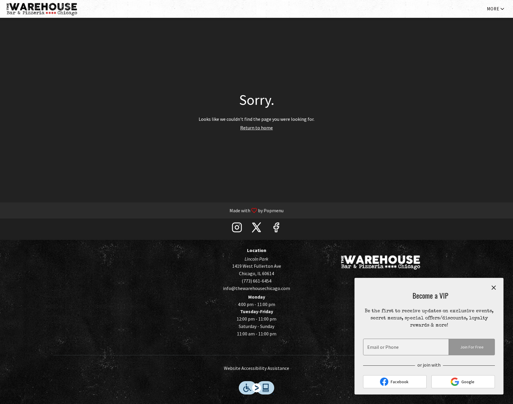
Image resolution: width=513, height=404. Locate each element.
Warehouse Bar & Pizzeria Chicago (380, 262)
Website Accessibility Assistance (256, 368)
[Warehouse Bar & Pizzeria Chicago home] (46, 8)
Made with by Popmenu (144, 210)
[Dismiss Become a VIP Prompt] (494, 288)
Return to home (256, 128)
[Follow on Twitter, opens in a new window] (256, 229)
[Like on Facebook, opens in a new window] (276, 229)
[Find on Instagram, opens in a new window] (237, 229)
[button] (496, 9)
